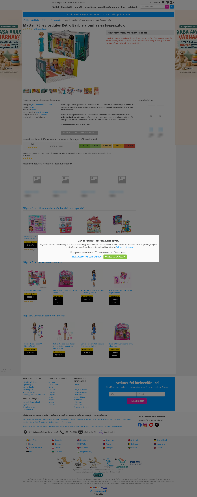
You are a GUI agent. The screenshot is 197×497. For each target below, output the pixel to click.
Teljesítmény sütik (105, 252)
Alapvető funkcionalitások (83, 252)
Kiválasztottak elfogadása (86, 256)
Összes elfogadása (115, 256)
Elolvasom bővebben (124, 247)
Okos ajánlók (121, 252)
